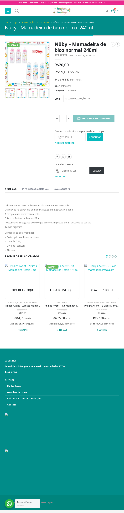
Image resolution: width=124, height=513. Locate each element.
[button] (8, 11)
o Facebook (57, 156)
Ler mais (24, 330)
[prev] (113, 44)
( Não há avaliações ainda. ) (82, 55)
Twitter (63, 156)
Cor (57, 98)
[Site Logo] (62, 11)
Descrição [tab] (11, 189)
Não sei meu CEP (62, 176)
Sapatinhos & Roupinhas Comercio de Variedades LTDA (35, 366)
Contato (11, 404)
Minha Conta (14, 385)
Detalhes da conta (17, 392)
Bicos (22, 303)
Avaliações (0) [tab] (62, 189)
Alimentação (13, 303)
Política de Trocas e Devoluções (24, 398)
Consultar (95, 137)
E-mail (69, 156)
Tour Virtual (11, 371)
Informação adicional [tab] (35, 189)
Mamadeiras (70, 90)
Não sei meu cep (65, 143)
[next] (117, 44)
